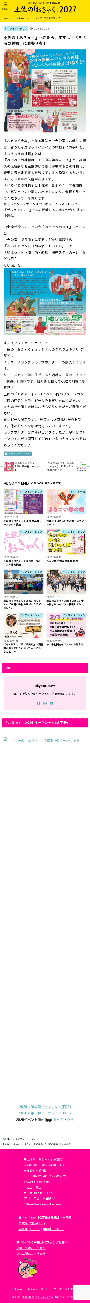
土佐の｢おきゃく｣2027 (36, 1297)
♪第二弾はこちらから (31, 1253)
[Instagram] (45, 703)
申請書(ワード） (29, 1229)
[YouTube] (51, 703)
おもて (58, 1119)
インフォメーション (16, 28)
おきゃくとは (23, 18)
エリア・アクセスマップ (47, 18)
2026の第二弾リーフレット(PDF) (45, 1106)
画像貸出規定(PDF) (31, 1223)
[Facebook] (38, 703)
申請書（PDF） (53, 1229)
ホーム (7, 18)
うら (70, 1119)
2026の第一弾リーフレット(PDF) (45, 1113)
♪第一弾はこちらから (31, 1248)
